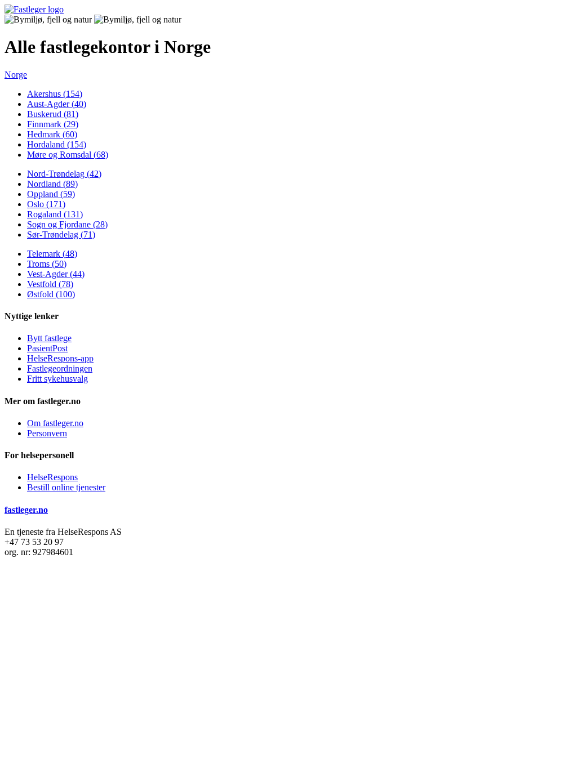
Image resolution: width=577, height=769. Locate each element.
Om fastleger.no (55, 423)
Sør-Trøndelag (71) (61, 234)
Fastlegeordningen (59, 368)
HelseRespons (52, 477)
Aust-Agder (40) (56, 104)
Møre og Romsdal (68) (67, 154)
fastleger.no (26, 510)
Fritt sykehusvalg (57, 378)
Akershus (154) (54, 94)
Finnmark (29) (52, 124)
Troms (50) (46, 264)
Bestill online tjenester (66, 487)
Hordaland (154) (56, 144)
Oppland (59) (51, 194)
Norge (16, 74)
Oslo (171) (46, 204)
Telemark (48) (52, 253)
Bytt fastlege (49, 338)
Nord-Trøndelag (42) (64, 173)
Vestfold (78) (50, 284)
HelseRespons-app (60, 358)
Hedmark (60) (52, 134)
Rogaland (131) (55, 214)
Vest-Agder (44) (56, 274)
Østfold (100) (51, 294)
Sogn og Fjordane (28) (67, 224)
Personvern (47, 433)
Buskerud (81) (52, 114)
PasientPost (47, 348)
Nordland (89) (52, 184)
